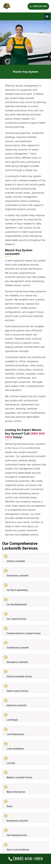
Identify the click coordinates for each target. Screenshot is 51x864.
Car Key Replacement (17, 604)
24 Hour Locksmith (16, 561)
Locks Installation (15, 748)
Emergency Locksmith (17, 662)
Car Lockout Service (16, 619)
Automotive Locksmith (17, 575)
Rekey (9, 806)
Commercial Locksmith (18, 647)
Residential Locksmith (17, 820)
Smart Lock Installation (18, 849)
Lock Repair (12, 720)
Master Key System (16, 792)
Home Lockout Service (17, 691)
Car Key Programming (17, 590)
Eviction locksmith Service (19, 676)
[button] (47, 16)
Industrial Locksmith (16, 705)
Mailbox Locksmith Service (19, 777)
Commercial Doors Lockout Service (24, 633)
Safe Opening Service (17, 835)
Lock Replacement (15, 734)
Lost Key (11, 763)
